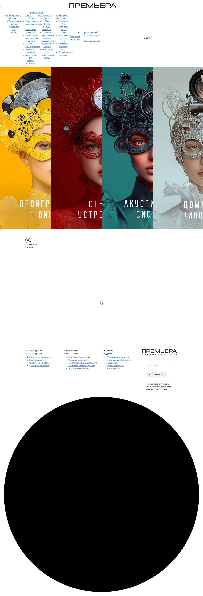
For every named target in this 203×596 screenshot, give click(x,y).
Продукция (35, 12)
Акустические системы (39, 363)
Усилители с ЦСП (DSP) (63, 30)
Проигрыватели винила (40, 357)
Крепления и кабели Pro (64, 46)
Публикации (89, 32)
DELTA (47, 24)
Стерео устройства (38, 360)
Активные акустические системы (48, 35)
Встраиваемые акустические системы (48, 44)
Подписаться (157, 374)
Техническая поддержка (118, 357)
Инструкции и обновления (119, 360)
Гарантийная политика (78, 368)
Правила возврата (115, 365)
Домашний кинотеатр (39, 365)
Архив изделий (113, 368)
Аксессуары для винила (14, 30)
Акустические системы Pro (65, 38)
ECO (47, 21)
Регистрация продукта (78, 360)
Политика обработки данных (81, 365)
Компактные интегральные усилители (32, 38)
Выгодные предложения (79, 357)
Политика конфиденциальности (83, 363)
